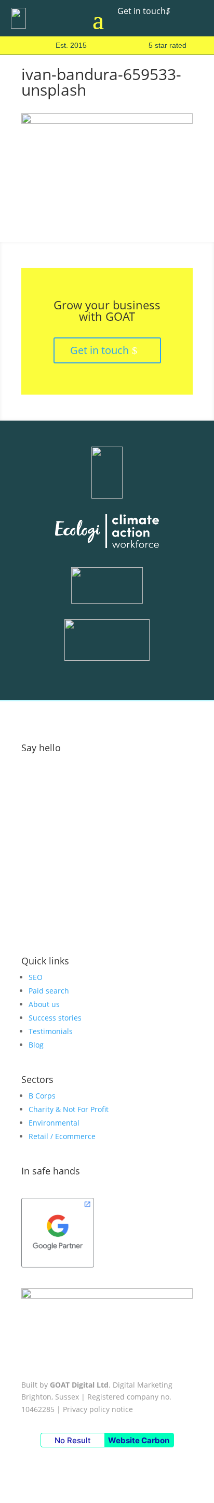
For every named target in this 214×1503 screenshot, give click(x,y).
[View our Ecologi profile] (107, 533)
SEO (36, 977)
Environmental (54, 1123)
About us (44, 1004)
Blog (36, 1045)
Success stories (55, 1018)
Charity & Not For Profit (69, 1109)
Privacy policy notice (98, 1409)
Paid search (49, 991)
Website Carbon (138, 1440)
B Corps (42, 1096)
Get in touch (143, 11)
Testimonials (51, 1031)
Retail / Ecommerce (62, 1136)
